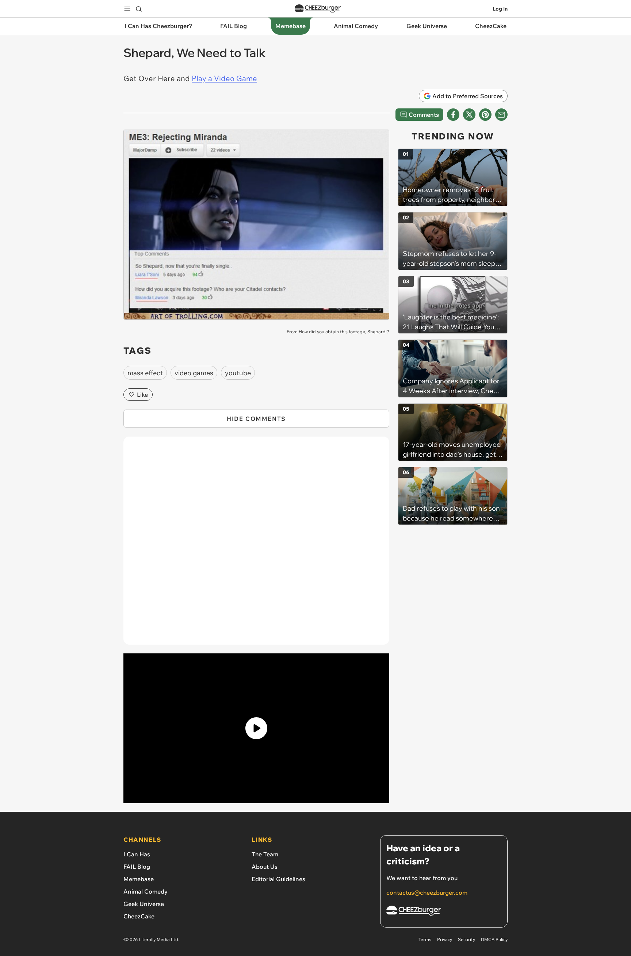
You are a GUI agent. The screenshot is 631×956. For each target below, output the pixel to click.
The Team (265, 854)
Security (466, 939)
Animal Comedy (145, 891)
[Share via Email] (501, 114)
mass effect (145, 373)
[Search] (138, 9)
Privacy (444, 939)
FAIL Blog (136, 866)
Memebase (138, 879)
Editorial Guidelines (278, 879)
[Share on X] (469, 114)
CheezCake (138, 916)
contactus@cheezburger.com (426, 892)
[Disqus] (256, 544)
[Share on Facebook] (453, 114)
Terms (424, 939)
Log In (500, 8)
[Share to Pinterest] (485, 114)
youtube (238, 373)
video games (194, 373)
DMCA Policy (494, 939)
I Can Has (136, 854)
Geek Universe (143, 903)
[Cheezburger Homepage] (317, 9)
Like (142, 394)
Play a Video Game (224, 78)
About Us (265, 866)
